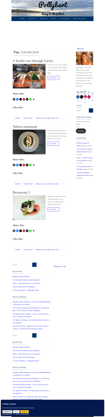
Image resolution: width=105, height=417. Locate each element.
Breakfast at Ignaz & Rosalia (21, 276)
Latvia (43, 118)
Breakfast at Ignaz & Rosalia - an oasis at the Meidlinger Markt (32, 302)
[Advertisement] (52, 33)
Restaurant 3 (21, 192)
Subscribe (81, 131)
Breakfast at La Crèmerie (22, 304)
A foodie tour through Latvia (33, 61)
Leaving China (17, 322)
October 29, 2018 (28, 184)
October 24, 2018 (28, 249)
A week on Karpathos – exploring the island (26, 290)
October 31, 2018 (28, 118)
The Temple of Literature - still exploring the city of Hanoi (30, 320)
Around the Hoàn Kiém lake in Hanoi (31, 329)
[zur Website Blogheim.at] (60, 266)
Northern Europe (50, 118)
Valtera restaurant (25, 126)
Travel (57, 118)
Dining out (39, 118)
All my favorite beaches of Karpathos (24, 287)
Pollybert (17, 118)
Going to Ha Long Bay (24, 316)
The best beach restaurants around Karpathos (26, 280)
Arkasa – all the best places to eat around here (26, 283)
